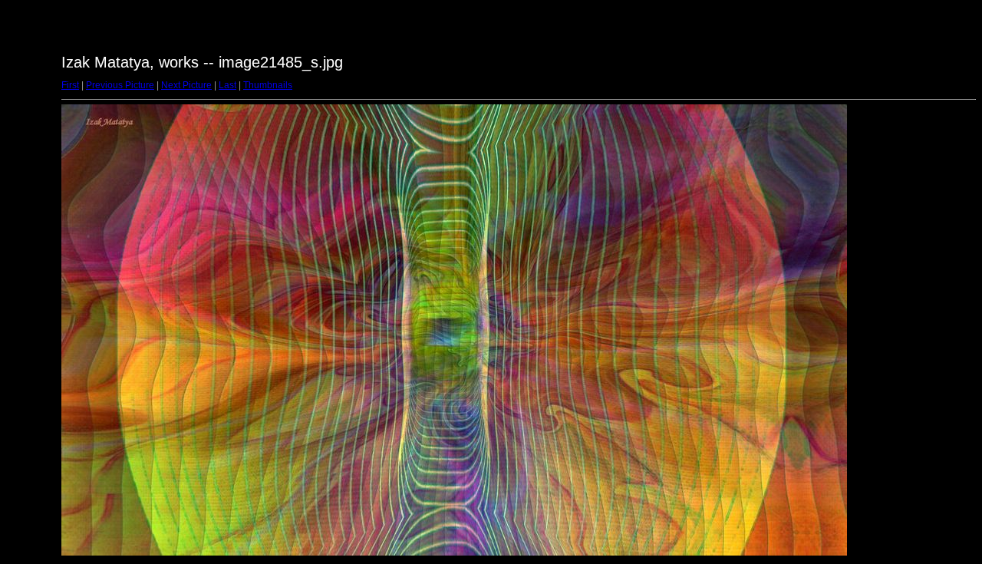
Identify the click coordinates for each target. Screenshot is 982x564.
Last (227, 85)
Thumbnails (267, 85)
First (70, 85)
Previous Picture (120, 85)
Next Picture (186, 85)
